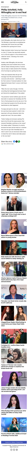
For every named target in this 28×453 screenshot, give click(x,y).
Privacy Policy (19, 442)
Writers (13, 442)
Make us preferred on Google (9, 143)
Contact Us (8, 442)
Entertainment (5, 7)
